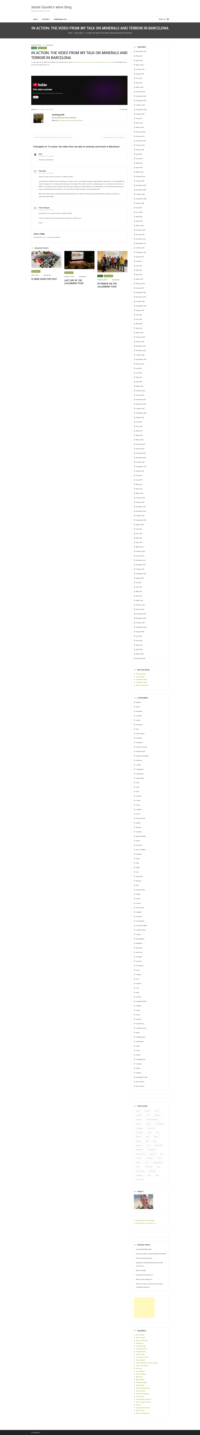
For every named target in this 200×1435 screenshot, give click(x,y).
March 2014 (139, 440)
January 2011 (140, 609)
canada (138, 765)
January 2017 (140, 288)
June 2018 (139, 212)
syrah (138, 1046)
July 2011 (138, 582)
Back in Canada (141, 1270)
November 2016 (141, 297)
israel (137, 858)
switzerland (139, 1041)
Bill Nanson (140, 1343)
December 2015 (141, 346)
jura (137, 872)
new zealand (140, 921)
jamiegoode (49, 45)
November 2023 (141, 51)
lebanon (138, 881)
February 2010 (140, 658)
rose (137, 988)
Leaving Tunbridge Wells (144, 1249)
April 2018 (139, 221)
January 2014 (140, 449)
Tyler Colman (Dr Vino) (143, 1402)
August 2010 (140, 632)
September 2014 (141, 413)
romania (138, 983)
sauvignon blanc (141, 1001)
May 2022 (139, 56)
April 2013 (139, 489)
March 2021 (139, 87)
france (100, 276)
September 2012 (141, 520)
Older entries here (142, 685)
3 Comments (124, 109)
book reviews (140, 733)
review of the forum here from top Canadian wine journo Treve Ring (93, 62)
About (35, 19)
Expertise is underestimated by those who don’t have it (149, 1264)
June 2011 (139, 587)
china (137, 787)
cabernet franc (140, 751)
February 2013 (140, 498)
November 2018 (141, 190)
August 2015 (140, 364)
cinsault (138, 796)
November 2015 (141, 350)
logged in (45, 237)
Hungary (139, 854)
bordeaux (139, 738)
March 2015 (139, 386)
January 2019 (140, 181)
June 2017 (139, 266)
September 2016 (141, 306)
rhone (138, 970)
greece (138, 841)
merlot (138, 899)
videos (34, 48)
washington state (141, 1077)
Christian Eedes (141, 1346)
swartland (152, 1171)
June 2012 (139, 533)
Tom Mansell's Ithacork (143, 1399)
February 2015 (140, 391)
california (139, 760)
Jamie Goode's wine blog (51, 6)
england (138, 809)
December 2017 (141, 239)
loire (137, 885)
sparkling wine (140, 1037)
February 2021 (140, 92)
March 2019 (139, 172)
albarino (138, 702)
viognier (138, 1073)
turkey (138, 1055)
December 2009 (141, 679)
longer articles (140, 890)
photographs (140, 939)
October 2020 (140, 105)
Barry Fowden (140, 1338)
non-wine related (141, 925)
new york (139, 916)
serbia (138, 1010)
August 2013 (140, 471)
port (161, 1154)
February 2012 (140, 551)
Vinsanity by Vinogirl (142, 1408)
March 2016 (139, 333)
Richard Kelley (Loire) (143, 1388)
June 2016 (139, 319)
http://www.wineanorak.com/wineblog (70, 120)
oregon (138, 934)
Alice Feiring (140, 1335)
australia (139, 716)
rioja (137, 979)
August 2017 (140, 257)
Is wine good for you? (44, 278)
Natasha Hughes (141, 1382)
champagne (139, 769)
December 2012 (141, 507)
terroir (38, 109)
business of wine (141, 747)
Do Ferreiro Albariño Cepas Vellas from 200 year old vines (53, 137)
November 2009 (141, 682)
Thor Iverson (140, 1396)
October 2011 (140, 569)
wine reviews (140, 1082)
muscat (138, 903)
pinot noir (139, 952)
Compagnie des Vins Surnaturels (113, 137)
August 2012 (140, 524)
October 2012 (140, 516)
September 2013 (141, 466)
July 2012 (139, 529)
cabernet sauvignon (142, 756)
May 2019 (139, 163)
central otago (159, 1124)
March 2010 (140, 654)
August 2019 (140, 150)
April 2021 (139, 83)
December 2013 (141, 453)
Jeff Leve (139, 1368)
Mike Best (139, 1377)
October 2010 (140, 623)
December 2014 (141, 399)
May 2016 (139, 324)
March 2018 (139, 225)
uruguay (138, 1064)
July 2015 (139, 368)
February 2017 (140, 283)
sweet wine (139, 1175)
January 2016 (140, 341)
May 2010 (139, 645)
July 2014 (139, 422)
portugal (139, 957)
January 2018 (140, 234)
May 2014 (139, 431)
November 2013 (141, 458)
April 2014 (139, 435)
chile (137, 783)
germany (139, 832)
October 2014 (140, 408)
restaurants (140, 966)
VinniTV (138, 1405)
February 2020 (141, 132)
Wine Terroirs (140, 1410)
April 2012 (139, 542)
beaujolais (139, 725)
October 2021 (140, 69)
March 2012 (139, 547)
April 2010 (139, 649)
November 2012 (141, 511)
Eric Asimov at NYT (142, 1357)
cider (137, 791)
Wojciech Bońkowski (143, 1413)
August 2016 (140, 310)
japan (138, 867)
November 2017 (141, 243)
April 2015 (139, 382)
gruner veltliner (141, 849)
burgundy (139, 742)
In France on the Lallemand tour (107, 285)
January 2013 (140, 502)
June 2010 (139, 640)
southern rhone (141, 1028)
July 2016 (139, 315)
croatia (138, 800)
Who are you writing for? (144, 1279)
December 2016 (141, 292)
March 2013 (139, 493)
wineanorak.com (60, 19)
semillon (138, 1006)
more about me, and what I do (146, 1223)
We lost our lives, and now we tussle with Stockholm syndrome (149, 1285)
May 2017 (139, 270)
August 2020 (140, 114)
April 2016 (139, 328)
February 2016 (140, 337)
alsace (138, 707)
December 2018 (141, 185)
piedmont (139, 943)
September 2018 (141, 199)
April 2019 (139, 167)
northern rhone (141, 930)
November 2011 (141, 565)
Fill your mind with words (144, 1258)
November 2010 (141, 618)
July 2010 (139, 636)
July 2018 (139, 208)
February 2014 (140, 444)
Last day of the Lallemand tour (73, 282)
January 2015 (140, 395)
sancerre (139, 997)
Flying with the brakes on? (144, 1275)
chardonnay (140, 774)
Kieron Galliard (141, 1374)
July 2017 (139, 261)
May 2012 (139, 538)
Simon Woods (140, 1391)
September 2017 (141, 252)
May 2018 (139, 217)
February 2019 (140, 176)
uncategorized (140, 1059)
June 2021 (139, 78)
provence (139, 961)
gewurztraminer (141, 836)
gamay (138, 823)
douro (138, 805)
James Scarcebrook (142, 1366)
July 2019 (139, 154)
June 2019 (139, 159)
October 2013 (140, 462)
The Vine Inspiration (142, 1394)
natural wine (140, 908)
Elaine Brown (140, 1354)
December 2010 (141, 614)
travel (138, 1050)
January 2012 (140, 556)
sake (137, 992)
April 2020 (139, 123)
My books (45, 19)
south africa (140, 1024)
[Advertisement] (144, 1307)
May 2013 (139, 484)
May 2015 (139, 377)
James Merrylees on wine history (147, 1363)
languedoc (139, 876)
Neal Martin (140, 1385)
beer (137, 729)
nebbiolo (139, 912)
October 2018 (140, 194)
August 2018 (140, 203)
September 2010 (141, 627)
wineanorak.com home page (145, 1220)
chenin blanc (140, 778)
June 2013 (139, 480)
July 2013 (139, 475)
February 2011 (140, 605)
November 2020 (141, 100)
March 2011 (139, 600)
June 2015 (139, 373)
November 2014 (141, 404)
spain (138, 1032)
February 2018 (140, 230)
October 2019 (140, 145)
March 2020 (140, 127)
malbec (138, 894)
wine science (42, 48)
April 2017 (139, 275)
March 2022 (140, 65)
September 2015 (141, 359)
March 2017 (139, 279)
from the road (140, 818)
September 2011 (141, 574)
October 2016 (140, 301)
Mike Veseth (140, 1380)
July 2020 (139, 118)
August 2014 (140, 417)
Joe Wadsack (140, 1371)
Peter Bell (42, 171)
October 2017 (140, 248)
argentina (139, 711)
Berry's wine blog (141, 1340)
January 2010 (140, 677)
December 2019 (141, 141)
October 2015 (140, 355)
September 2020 (141, 109)
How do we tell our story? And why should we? (151, 1254)
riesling (138, 974)
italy (137, 863)
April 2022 (139, 60)
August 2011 (140, 578)
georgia (138, 827)
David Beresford (141, 1349)
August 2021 (140, 74)
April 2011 (139, 596)
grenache (139, 845)
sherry (138, 1015)
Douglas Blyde (141, 1352)
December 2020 (141, 96)
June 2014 (139, 426)
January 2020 (140, 136)
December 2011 (140, 560)
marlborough (158, 1145)
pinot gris (139, 948)
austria (138, 720)
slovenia (138, 1019)
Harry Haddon (140, 1360)
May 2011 (139, 591)
